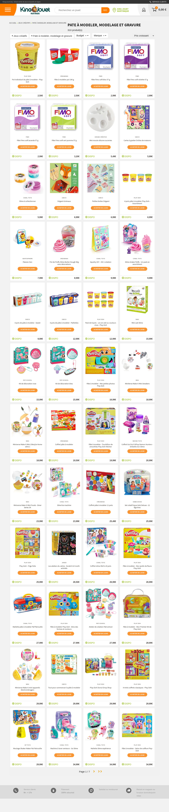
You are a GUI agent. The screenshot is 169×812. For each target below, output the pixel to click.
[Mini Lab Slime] (137, 300)
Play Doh (27, 76)
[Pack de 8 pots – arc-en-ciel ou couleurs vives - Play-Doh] (100, 300)
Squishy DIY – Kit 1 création (100, 262)
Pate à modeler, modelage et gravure (49, 23)
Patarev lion (27, 262)
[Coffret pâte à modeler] (64, 421)
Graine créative (101, 137)
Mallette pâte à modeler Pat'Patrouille (28, 627)
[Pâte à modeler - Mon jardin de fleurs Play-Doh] (137, 543)
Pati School (27, 380)
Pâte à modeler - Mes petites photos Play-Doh (101, 384)
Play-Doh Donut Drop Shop (100, 687)
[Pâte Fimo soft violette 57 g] (137, 56)
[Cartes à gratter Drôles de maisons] (137, 117)
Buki (137, 319)
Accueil (12, 23)
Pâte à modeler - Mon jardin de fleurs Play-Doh (137, 567)
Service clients (159, 2)
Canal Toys (27, 198)
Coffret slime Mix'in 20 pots (100, 566)
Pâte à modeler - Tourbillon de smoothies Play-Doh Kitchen (101, 445)
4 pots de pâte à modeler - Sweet (27, 323)
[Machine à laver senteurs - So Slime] (64, 725)
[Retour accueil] (35, 9)
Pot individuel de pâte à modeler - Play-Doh (27, 80)
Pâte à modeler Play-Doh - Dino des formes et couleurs (64, 628)
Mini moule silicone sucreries (101, 140)
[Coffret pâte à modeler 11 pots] (100, 482)
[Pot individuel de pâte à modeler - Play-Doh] (27, 56)
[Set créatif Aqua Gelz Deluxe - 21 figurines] (137, 482)
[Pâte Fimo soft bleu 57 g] (100, 56)
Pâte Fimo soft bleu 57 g (100, 79)
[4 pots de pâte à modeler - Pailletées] (64, 300)
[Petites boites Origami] (100, 178)
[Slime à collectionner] (27, 178)
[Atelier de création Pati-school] (100, 604)
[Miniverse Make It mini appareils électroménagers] (27, 664)
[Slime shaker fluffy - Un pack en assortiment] (137, 239)
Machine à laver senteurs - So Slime (64, 748)
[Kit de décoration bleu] (64, 360)
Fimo (100, 76)
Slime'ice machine (64, 505)
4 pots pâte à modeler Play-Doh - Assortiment (137, 202)
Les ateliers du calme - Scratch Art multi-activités (64, 567)
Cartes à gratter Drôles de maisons (137, 140)
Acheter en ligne (27, 86)
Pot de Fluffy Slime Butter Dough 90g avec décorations (64, 263)
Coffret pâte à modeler (64, 444)
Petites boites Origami (100, 201)
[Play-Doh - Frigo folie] (27, 543)
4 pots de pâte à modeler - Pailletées (64, 323)
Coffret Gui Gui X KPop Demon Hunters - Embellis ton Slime (137, 445)
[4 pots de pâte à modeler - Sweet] (27, 300)
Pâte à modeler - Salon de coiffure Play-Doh (137, 749)
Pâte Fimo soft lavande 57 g (27, 140)
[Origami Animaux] (64, 178)
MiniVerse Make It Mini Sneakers (137, 383)
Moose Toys (137, 441)
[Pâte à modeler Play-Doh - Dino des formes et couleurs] (64, 604)
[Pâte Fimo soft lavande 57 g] (27, 117)
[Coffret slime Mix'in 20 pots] (100, 543)
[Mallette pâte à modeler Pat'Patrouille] (27, 604)
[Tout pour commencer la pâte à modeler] (64, 664)
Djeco (137, 137)
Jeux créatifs (24, 23)
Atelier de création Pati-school (100, 627)
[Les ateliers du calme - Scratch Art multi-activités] (64, 543)
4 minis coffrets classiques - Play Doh (137, 687)
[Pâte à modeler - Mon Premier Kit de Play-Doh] (137, 604)
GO (105, 10)
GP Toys (28, 745)
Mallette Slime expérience (101, 748)
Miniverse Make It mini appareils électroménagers (27, 688)
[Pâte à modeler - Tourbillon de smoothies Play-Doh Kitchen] (100, 421)
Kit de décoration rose (27, 383)
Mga (137, 380)
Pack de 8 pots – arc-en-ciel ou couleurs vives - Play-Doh (100, 324)
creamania (64, 76)
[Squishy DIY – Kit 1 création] (100, 239)
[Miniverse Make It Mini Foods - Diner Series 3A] (27, 482)
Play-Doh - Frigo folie (27, 566)
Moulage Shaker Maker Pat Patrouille (27, 748)
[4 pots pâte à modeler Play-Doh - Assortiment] (137, 178)
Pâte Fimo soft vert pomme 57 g (64, 140)
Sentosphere (27, 258)
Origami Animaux (64, 201)
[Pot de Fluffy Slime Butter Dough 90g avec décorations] (64, 239)
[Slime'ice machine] (64, 482)
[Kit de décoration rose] (27, 360)
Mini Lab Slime (137, 323)
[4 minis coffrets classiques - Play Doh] (137, 664)
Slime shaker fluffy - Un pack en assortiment (137, 263)
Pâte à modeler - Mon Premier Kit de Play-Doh (137, 628)
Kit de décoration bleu (64, 383)
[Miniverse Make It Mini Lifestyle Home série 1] (27, 421)
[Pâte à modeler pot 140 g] (64, 56)
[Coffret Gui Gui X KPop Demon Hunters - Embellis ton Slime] (137, 421)
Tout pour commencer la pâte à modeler (64, 687)
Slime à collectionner (27, 201)
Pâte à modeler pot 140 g (64, 79)
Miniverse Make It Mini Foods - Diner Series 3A (27, 506)
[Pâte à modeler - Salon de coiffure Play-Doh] (137, 725)
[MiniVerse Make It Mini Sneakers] (137, 360)
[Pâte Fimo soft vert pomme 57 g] (64, 117)
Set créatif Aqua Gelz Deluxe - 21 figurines (137, 506)
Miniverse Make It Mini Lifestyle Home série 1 (27, 445)
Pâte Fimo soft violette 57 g (137, 79)
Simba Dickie (137, 502)
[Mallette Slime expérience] (100, 725)
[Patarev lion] (27, 239)
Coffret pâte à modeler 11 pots (101, 505)
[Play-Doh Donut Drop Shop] (100, 664)
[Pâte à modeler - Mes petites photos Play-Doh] (100, 360)
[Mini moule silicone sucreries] (100, 117)
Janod (64, 562)
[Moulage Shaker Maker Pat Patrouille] (27, 725)
